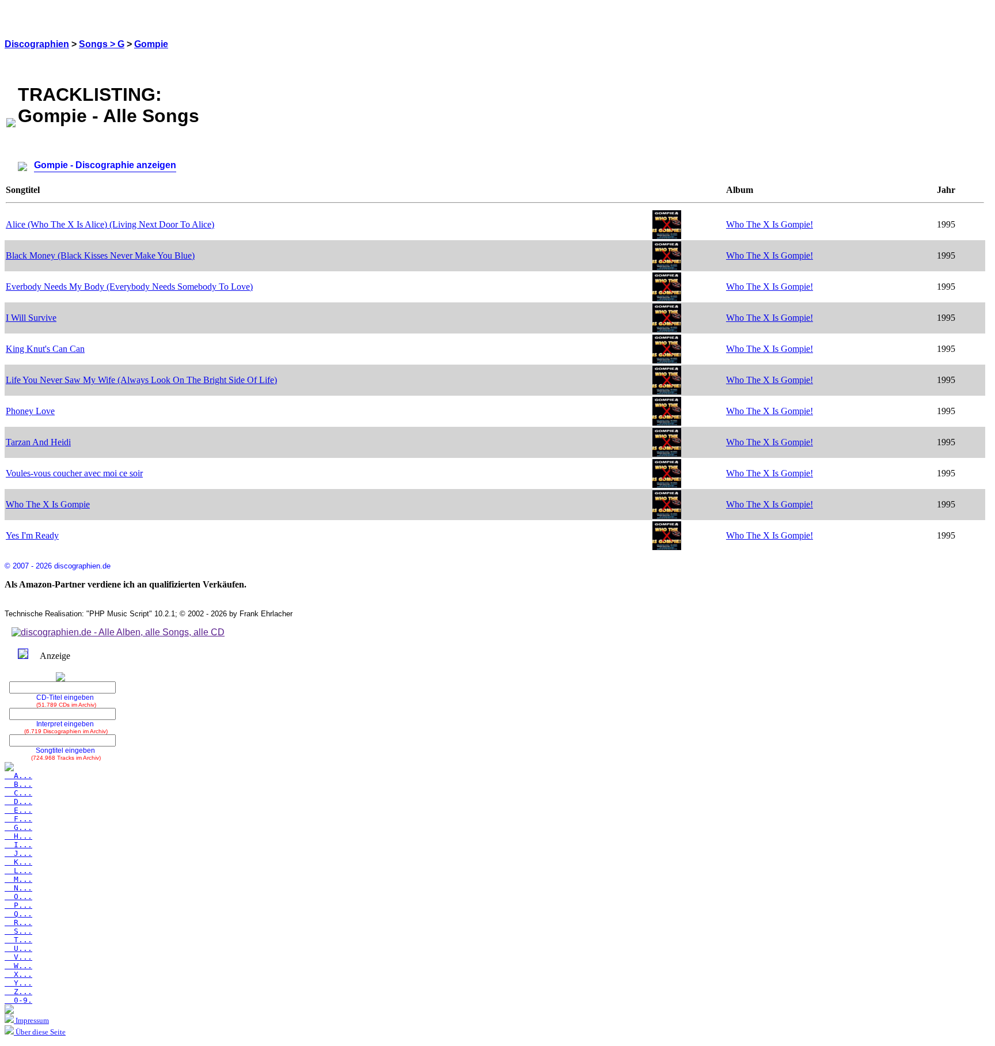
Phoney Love (30, 411)
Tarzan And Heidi (38, 442)
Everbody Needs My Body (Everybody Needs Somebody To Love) (129, 286)
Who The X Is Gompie (48, 504)
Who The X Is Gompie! (769, 224)
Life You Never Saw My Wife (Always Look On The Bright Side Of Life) (141, 380)
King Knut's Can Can (45, 349)
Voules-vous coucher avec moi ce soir (74, 473)
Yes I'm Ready (32, 535)
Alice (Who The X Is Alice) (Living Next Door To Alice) (110, 224)
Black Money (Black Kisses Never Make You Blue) (100, 255)
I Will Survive (31, 318)
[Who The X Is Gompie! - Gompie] (666, 236)
